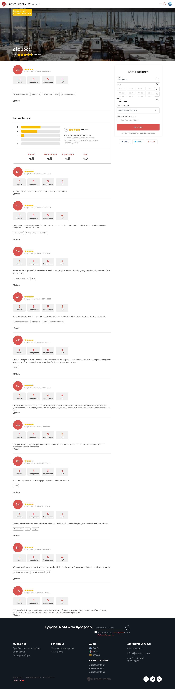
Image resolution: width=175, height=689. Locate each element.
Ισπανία (96, 655)
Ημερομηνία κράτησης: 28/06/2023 (37, 506)
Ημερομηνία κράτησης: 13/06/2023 (37, 71)
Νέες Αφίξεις (57, 651)
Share (125, 142)
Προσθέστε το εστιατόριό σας (27, 648)
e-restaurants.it (96, 668)
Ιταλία (95, 651)
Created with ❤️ (18, 681)
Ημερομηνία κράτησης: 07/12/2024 (37, 342)
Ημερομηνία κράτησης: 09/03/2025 (37, 299)
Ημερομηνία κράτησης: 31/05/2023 (37, 549)
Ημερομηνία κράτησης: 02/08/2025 (37, 174)
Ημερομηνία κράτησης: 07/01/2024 (37, 463)
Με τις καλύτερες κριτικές (63, 648)
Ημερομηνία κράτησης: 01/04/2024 (37, 427)
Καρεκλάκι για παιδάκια (129, 120)
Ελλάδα (96, 648)
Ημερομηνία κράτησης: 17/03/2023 (37, 592)
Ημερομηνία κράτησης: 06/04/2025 (37, 253)
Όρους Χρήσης (118, 632)
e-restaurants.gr (97, 665)
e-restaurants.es (97, 672)
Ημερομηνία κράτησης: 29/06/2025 (37, 207)
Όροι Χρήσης (18, 677)
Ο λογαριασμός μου (22, 655)
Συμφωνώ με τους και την (114, 633)
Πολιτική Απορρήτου (106, 635)
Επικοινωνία (19, 651)
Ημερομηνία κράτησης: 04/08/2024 (37, 388)
